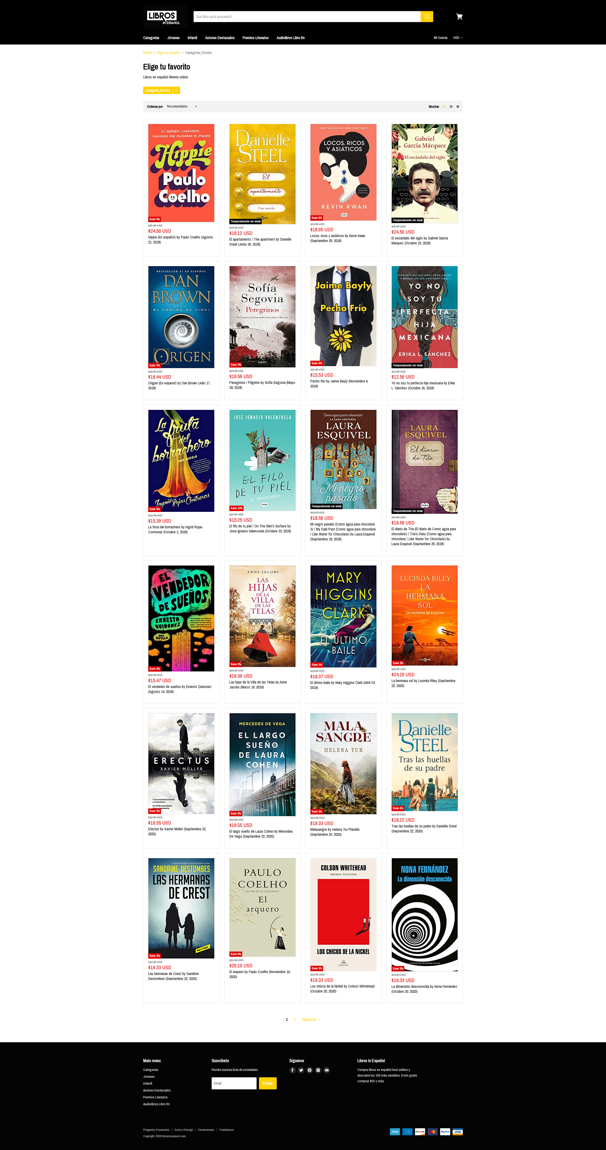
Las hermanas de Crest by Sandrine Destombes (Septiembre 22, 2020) (173, 976)
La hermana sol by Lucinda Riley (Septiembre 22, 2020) (423, 683)
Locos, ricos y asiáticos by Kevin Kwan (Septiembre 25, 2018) (337, 238)
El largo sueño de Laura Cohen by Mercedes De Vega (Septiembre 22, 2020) (261, 834)
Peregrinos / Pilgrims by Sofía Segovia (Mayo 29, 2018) (262, 385)
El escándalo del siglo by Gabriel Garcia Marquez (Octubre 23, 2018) (420, 240)
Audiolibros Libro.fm (291, 37)
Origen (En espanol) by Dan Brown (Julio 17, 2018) (179, 385)
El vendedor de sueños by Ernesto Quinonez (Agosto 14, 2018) (180, 689)
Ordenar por (155, 106)
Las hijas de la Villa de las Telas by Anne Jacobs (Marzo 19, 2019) (258, 684)
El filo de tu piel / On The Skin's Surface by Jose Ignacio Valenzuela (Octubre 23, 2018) (260, 528)
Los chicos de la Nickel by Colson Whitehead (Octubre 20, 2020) (342, 989)
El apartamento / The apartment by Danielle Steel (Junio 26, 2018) (260, 242)
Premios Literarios (256, 37)
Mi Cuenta (440, 37)
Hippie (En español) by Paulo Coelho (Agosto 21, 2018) (180, 239)
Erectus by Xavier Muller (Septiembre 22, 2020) (177, 831)
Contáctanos (226, 1130)
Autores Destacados (220, 37)
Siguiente (309, 1019)
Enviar (268, 1083)
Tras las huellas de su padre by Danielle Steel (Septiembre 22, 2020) (424, 828)
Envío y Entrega (184, 1130)
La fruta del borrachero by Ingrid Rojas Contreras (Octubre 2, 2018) (175, 529)
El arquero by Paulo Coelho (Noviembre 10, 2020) (259, 974)
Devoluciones (206, 1130)
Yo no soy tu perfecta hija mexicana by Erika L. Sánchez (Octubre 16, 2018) (423, 385)
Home (147, 52)
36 (451, 106)
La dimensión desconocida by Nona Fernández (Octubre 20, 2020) (424, 989)
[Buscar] (427, 16)
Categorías (151, 37)
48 (457, 106)
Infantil (192, 37)
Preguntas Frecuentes (156, 1130)
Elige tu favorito (168, 52)
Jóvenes (173, 37)
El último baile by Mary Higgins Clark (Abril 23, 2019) (342, 685)
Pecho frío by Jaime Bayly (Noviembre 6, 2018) (339, 383)
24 (444, 106)
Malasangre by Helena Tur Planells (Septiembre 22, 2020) (335, 832)
